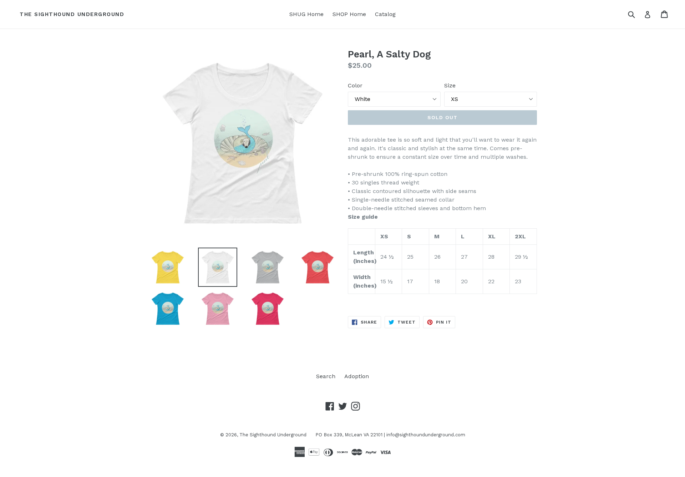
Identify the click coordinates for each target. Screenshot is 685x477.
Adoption (356, 376)
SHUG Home (306, 14)
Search (325, 376)
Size (450, 85)
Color (355, 85)
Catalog (385, 14)
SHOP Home (349, 14)
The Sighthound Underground (72, 14)
